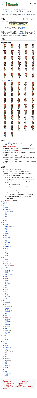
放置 (6, 285)
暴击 (6, 213)
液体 (6, 235)
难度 (6, 315)
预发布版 (7, 200)
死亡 (6, 353)
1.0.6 (6, 189)
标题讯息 (7, 263)
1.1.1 (6, 186)
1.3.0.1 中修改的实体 (23, 382)
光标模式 (7, 311)
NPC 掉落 (7, 284)
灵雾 (6, 230)
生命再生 (7, 365)
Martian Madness (8, 146)
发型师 (21, 33)
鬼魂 (6, 360)
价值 (6, 298)
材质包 (6, 267)
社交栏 (6, 375)
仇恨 (6, 343)
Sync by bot (13, 382)
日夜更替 (7, 228)
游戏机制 (3, 203)
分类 (3, 380)
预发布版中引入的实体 (20, 386)
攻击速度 (7, 207)
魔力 (6, 371)
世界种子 (7, 254)
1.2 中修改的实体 (7, 385)
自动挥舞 (7, 209)
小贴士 (6, 265)
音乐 (6, 241)
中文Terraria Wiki (8, 11)
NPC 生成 (7, 244)
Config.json (8, 308)
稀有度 (6, 289)
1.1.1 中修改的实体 (18, 385)
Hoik (6, 328)
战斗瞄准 (7, 211)
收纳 (6, 293)
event (14, 146)
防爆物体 (7, 278)
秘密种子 (7, 255)
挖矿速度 (7, 280)
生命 (6, 364)
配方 (6, 291)
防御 (6, 354)
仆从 (6, 218)
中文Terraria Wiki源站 (28, 14)
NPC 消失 (7, 243)
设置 (6, 306)
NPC (24, 33)
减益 (9, 347)
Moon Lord (19, 150)
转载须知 (19, 10)
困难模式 (7, 233)
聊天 (6, 338)
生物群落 (7, 226)
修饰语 (6, 282)
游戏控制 (7, 324)
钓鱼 (6, 323)
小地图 (6, 259)
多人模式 (7, 339)
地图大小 (7, 237)
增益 (6, 347)
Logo (6, 261)
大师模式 (7, 321)
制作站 (6, 274)
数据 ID (7, 313)
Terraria (5, 388)
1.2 (6, 184)
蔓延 (12, 226)
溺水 (6, 356)
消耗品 (6, 273)
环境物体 (7, 224)
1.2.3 (6, 175)
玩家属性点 (8, 373)
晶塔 (6, 334)
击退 (6, 216)
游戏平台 (7, 326)
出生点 (6, 376)
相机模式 (7, 310)
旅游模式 (7, 317)
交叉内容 (7, 276)
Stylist (6, 182)
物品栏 (6, 367)
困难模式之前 (8, 246)
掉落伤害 (7, 358)
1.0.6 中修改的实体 (8, 386)
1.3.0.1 (7, 169)
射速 (6, 220)
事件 (6, 231)
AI (5, 304)
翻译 (21, 25)
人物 (6, 349)
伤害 (6, 215)
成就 (6, 302)
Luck (6, 369)
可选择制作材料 (9, 271)
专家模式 (7, 319)
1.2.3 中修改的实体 (20, 383)
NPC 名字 (7, 332)
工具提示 (7, 295)
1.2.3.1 (7, 171)
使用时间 (7, 296)
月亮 (6, 239)
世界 (6, 252)
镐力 (6, 287)
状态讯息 (7, 248)
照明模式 (7, 330)
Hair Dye (30, 179)
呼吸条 (6, 345)
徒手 (11, 274)
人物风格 (22, 28)
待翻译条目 (5, 382)
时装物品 (10, 143)
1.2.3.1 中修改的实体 (8, 383)
